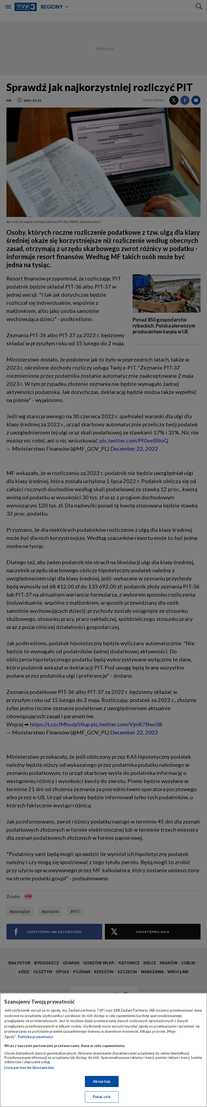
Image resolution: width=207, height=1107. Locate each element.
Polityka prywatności (35, 1037)
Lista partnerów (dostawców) (29, 1067)
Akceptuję (102, 1081)
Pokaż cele (102, 1097)
